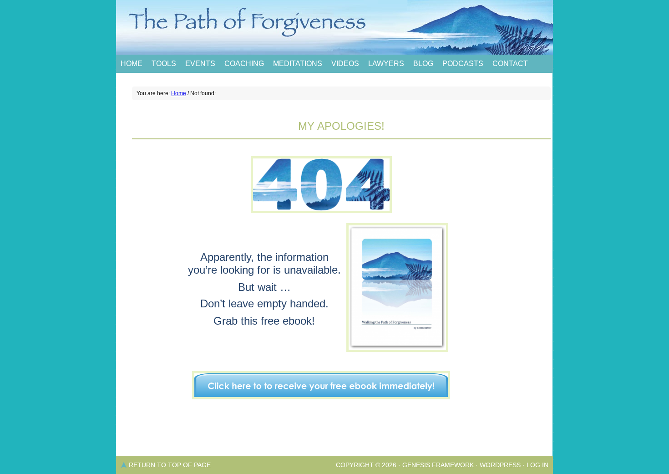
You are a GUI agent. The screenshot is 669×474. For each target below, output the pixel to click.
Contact (510, 63)
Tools (164, 63)
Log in (537, 465)
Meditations (297, 63)
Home (131, 63)
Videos (345, 63)
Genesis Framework (438, 465)
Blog (423, 63)
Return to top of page (170, 465)
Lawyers (386, 63)
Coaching (244, 63)
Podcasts (462, 63)
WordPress (500, 465)
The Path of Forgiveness (334, 27)
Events (200, 63)
